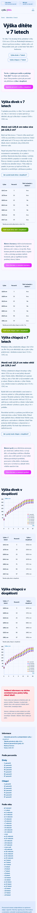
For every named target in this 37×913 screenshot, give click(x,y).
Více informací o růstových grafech (17, 472)
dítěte (13, 741)
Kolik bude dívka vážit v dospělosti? (14, 230)
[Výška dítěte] (6, 10)
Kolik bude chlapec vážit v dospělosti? (15, 331)
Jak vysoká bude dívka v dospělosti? (15, 175)
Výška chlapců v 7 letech (18, 60)
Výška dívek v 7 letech (18, 55)
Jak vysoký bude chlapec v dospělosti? (16, 434)
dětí (14, 743)
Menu (33, 10)
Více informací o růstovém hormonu (18, 265)
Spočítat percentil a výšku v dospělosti (18, 87)
